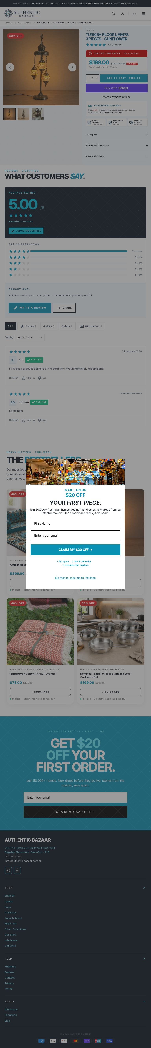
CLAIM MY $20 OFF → (75, 550)
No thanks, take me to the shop (75, 577)
